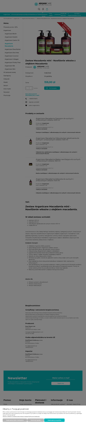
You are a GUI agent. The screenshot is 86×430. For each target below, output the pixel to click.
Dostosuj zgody (35, 420)
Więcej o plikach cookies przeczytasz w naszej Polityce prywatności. (21, 416)
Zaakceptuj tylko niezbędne (15, 420)
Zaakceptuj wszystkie (54, 420)
